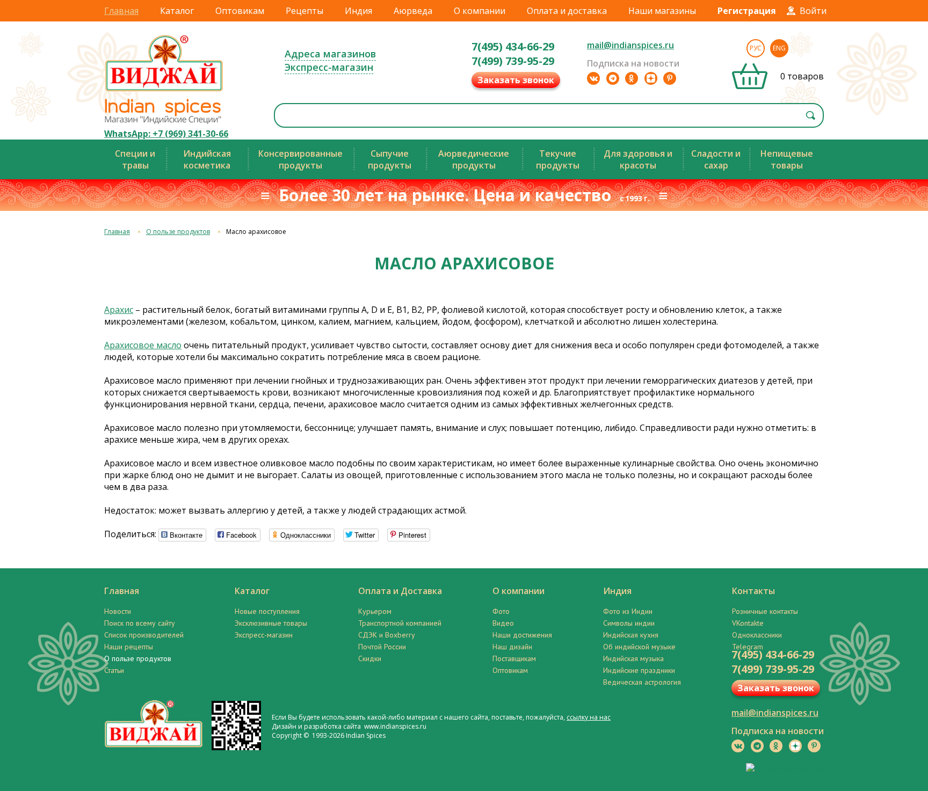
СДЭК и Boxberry (386, 635)
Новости (117, 611)
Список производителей (144, 635)
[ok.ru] (631, 78)
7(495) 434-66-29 (513, 46)
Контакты (753, 591)
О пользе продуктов (178, 231)
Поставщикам (514, 658)
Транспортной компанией (399, 623)
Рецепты (304, 11)
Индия (358, 11)
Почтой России (382, 646)
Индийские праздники (639, 670)
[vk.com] (593, 78)
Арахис (118, 310)
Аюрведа (413, 11)
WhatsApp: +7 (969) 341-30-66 (166, 134)
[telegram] (612, 78)
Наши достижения (522, 635)
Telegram (747, 646)
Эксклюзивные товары (271, 623)
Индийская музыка (633, 658)
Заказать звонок (515, 80)
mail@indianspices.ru (630, 45)
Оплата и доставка (567, 11)
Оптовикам (239, 11)
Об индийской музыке (639, 646)
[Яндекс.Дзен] (650, 78)
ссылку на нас (589, 717)
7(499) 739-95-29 (513, 61)
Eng (779, 48)
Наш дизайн (512, 646)
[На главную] (164, 91)
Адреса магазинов (330, 53)
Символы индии (629, 623)
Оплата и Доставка (400, 591)
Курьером (375, 611)
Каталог (177, 11)
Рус (756, 48)
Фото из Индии (628, 611)
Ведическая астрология (642, 682)
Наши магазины (662, 11)
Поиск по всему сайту (139, 623)
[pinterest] (669, 78)
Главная (121, 11)
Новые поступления (267, 611)
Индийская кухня (630, 635)
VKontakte (748, 623)
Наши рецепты (128, 646)
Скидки (369, 658)
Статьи (114, 670)
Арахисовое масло (143, 345)
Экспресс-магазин (329, 67)
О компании (479, 11)
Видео (503, 623)
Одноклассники (757, 635)
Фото (501, 611)
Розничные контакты (765, 611)
